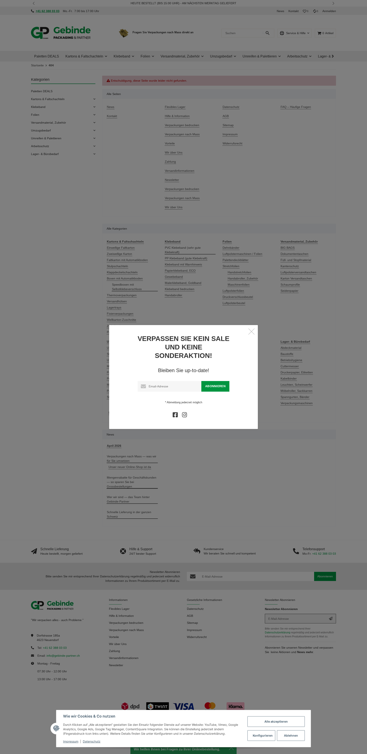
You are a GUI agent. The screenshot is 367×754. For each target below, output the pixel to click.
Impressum (70, 741)
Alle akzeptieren (276, 721)
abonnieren (215, 386)
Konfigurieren (263, 735)
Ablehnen (291, 735)
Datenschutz (91, 741)
